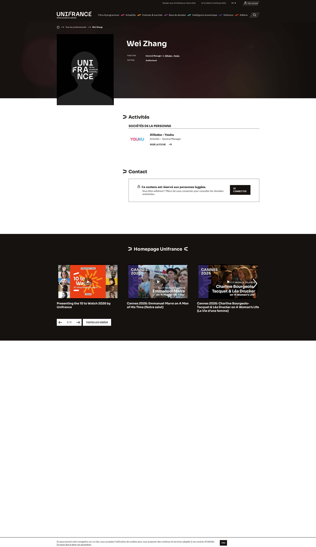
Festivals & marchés (152, 15)
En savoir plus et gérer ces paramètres (74, 544)
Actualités (131, 15)
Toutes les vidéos (97, 322)
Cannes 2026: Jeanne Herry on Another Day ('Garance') (227, 305)
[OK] (223, 543)
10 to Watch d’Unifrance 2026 (213, 3)
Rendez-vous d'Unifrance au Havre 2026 (179, 3)
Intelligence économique (204, 15)
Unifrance (228, 15)
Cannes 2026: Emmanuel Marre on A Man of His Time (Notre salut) (87, 305)
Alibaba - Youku (172, 56)
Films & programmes (108, 15)
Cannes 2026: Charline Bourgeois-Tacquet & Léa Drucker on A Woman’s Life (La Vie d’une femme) (158, 307)
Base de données (177, 15)
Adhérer (244, 15)
